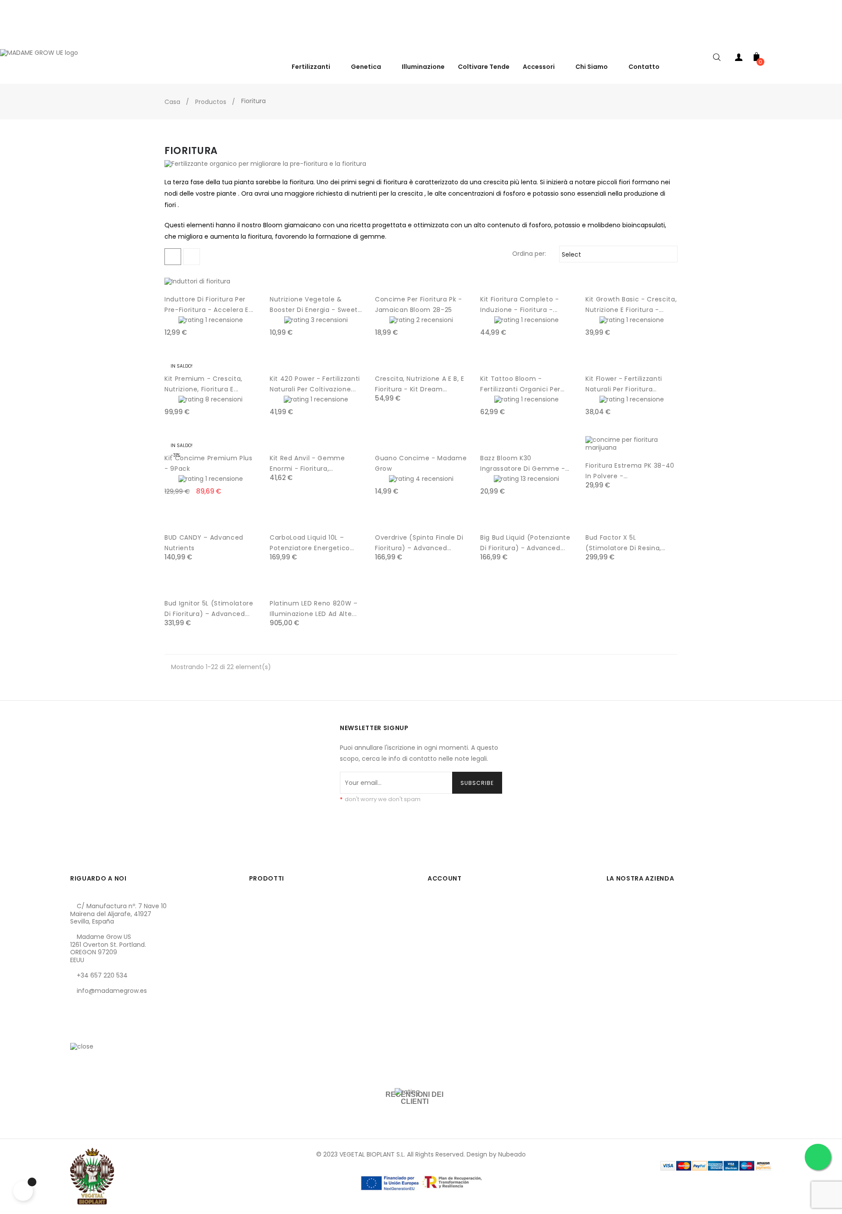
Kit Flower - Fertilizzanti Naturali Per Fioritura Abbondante (623, 384)
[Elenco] (191, 256)
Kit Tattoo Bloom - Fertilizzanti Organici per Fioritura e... (520, 384)
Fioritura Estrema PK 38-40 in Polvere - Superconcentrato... (629, 471)
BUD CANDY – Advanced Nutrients (203, 542)
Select (617, 254)
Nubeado (512, 1154)
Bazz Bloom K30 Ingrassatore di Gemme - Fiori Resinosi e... (522, 464)
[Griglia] (172, 256)
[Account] (739, 59)
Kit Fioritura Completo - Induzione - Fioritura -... (519, 304)
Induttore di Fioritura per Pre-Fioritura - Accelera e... (208, 304)
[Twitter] (91, 1032)
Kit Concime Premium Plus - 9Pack (208, 463)
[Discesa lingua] (833, 39)
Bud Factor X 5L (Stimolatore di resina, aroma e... (623, 543)
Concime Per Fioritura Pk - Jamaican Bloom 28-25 (418, 304)
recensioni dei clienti (414, 1098)
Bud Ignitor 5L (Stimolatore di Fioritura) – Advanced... (208, 608)
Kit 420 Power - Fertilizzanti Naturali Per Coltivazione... (315, 384)
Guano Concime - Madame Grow (421, 463)
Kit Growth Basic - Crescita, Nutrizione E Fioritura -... (631, 304)
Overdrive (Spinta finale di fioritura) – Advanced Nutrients (419, 543)
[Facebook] (76, 1032)
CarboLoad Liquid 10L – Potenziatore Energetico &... (310, 543)
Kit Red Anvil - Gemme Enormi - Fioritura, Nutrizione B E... (307, 464)
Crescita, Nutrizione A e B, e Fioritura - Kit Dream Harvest (419, 384)
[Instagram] (106, 1032)
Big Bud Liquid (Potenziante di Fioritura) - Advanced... (525, 542)
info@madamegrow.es (112, 990)
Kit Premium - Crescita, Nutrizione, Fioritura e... (203, 384)
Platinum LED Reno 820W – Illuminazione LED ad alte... (314, 608)
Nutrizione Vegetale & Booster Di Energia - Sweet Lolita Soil (314, 305)
